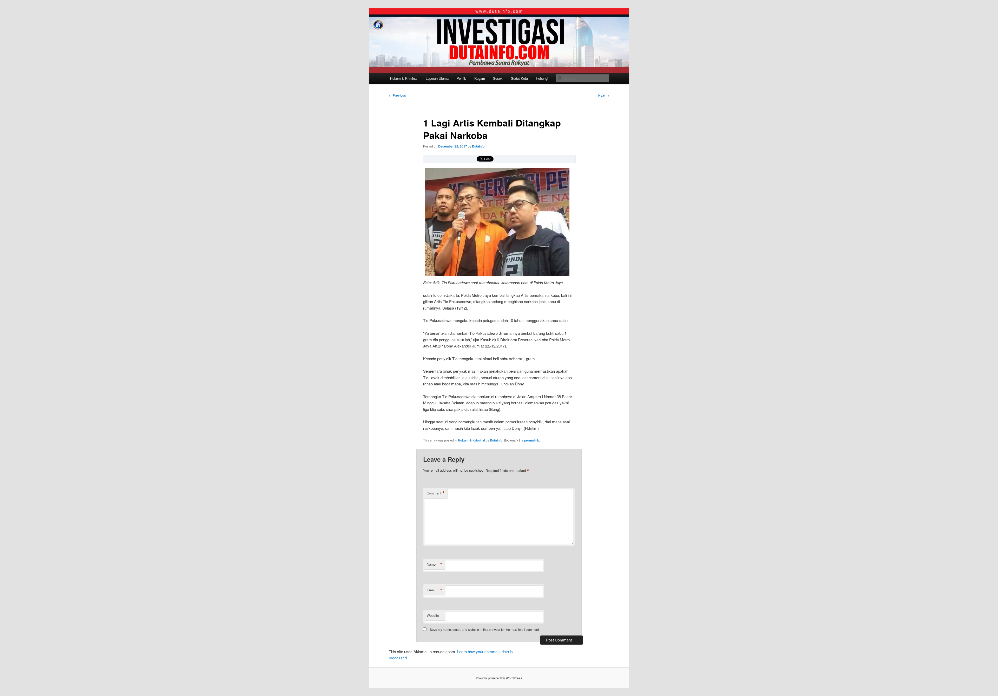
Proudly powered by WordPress (499, 678)
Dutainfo (478, 146)
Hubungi (542, 78)
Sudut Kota (519, 78)
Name (434, 564)
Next (603, 95)
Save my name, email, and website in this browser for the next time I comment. (485, 629)
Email (434, 590)
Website (433, 615)
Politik (461, 78)
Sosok (498, 78)
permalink (531, 440)
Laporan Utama (437, 78)
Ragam (479, 78)
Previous (397, 95)
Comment (436, 493)
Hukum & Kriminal (403, 78)
